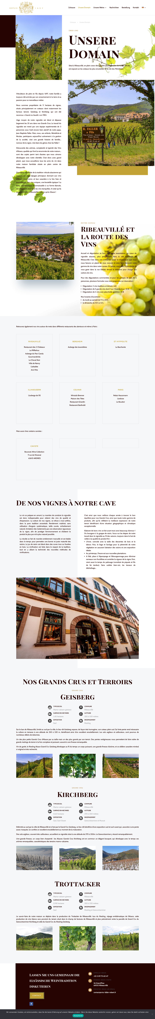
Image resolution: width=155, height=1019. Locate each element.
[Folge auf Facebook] (31, 1004)
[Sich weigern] (152, 1014)
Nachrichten (114, 8)
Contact (36, 995)
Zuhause (71, 8)
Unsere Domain (84, 8)
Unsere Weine (98, 8)
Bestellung (126, 8)
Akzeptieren (78, 1016)
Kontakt (136, 8)
